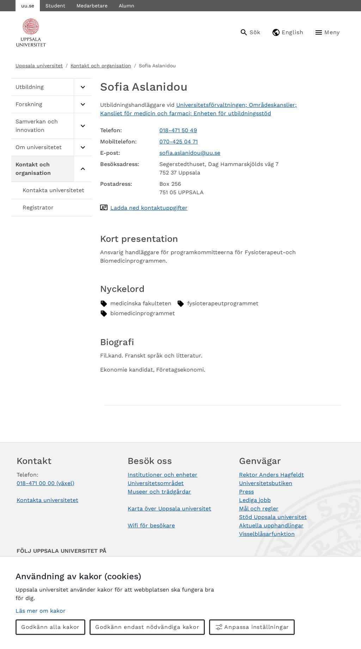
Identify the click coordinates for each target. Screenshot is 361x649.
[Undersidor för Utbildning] (83, 87)
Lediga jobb (255, 500)
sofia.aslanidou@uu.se (189, 152)
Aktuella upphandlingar (271, 525)
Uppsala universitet (39, 65)
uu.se (27, 5)
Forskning (29, 104)
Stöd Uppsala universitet (273, 517)
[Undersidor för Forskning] (83, 104)
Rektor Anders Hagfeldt (271, 474)
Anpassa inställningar (256, 627)
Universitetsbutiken (265, 483)
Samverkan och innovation (37, 125)
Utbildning (30, 87)
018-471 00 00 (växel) (45, 483)
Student (55, 5)
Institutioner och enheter (162, 474)
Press (246, 491)
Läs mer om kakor (41, 610)
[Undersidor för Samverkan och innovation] (83, 126)
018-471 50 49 (178, 130)
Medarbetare (92, 5)
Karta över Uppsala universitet (169, 508)
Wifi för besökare (151, 525)
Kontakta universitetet (53, 190)
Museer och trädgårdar (159, 491)
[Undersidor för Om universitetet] (83, 147)
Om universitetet (39, 147)
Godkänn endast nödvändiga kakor (147, 627)
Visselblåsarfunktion (267, 534)
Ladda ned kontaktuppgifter (149, 207)
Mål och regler (259, 508)
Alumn (126, 5)
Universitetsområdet (156, 483)
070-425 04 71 (178, 141)
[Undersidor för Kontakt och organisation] (83, 169)
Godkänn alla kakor (50, 627)
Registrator (38, 207)
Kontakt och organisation (101, 65)
